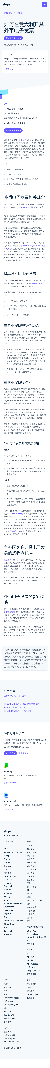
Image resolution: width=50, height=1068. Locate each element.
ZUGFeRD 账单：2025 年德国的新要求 (23, 704)
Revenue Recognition (13, 920)
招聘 (29, 987)
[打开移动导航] (44, 4)
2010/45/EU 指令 (26, 207)
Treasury (8, 934)
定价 (6, 845)
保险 (29, 904)
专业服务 (30, 914)
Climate (7, 866)
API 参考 (30, 957)
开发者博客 (31, 974)
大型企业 (30, 845)
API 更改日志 (32, 964)
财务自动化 (31, 866)
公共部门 (30, 917)
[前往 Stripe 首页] (6, 831)
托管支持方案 (9, 1035)
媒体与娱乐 (31, 907)
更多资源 (8, 12)
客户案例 (7, 987)
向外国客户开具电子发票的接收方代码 (20, 118)
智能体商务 (31, 852)
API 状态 (30, 960)
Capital (7, 859)
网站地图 (7, 1011)
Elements (8, 879)
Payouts (7, 913)
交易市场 (30, 876)
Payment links (10, 907)
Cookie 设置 (9, 1015)
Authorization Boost (13, 852)
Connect (7, 869)
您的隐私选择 (9, 1018)
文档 (29, 953)
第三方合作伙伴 (14, 531)
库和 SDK (31, 967)
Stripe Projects (33, 970)
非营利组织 (31, 910)
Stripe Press (32, 994)
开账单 (19, 12)
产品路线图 (31, 984)
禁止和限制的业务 (11, 1004)
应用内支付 (31, 873)
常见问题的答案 (36, 283)
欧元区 (23, 140)
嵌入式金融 (31, 862)
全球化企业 (31, 869)
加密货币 (7, 873)
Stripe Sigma (10, 924)
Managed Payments (13, 903)
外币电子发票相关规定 (13, 108)
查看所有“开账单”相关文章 (15, 695)
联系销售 (22, 753)
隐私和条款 (8, 1001)
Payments (8, 910)
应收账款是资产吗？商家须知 (19, 710)
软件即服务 (31, 886)
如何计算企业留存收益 (16, 707)
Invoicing (8, 893)
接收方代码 (8, 560)
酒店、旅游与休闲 (34, 900)
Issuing (7, 896)
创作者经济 (31, 893)
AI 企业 (30, 890)
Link (6, 900)
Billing (6, 855)
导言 (6, 104)
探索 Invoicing (10, 782)
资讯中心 (30, 991)
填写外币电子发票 (11, 113)
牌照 (6, 1008)
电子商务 (30, 859)
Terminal (8, 931)
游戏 (29, 897)
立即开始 (9, 753)
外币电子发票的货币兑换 (14, 123)
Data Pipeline (10, 876)
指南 (6, 984)
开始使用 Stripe (12, 38)
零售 (29, 921)
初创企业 (30, 848)
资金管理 (30, 879)
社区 (6, 994)
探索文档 (7, 809)
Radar (6, 917)
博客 (6, 991)
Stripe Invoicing (16, 513)
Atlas (6, 848)
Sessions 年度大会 (12, 997)
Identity (7, 889)
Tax (5, 927)
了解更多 (7, 69)
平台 (29, 883)
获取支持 (7, 1031)
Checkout (8, 862)
